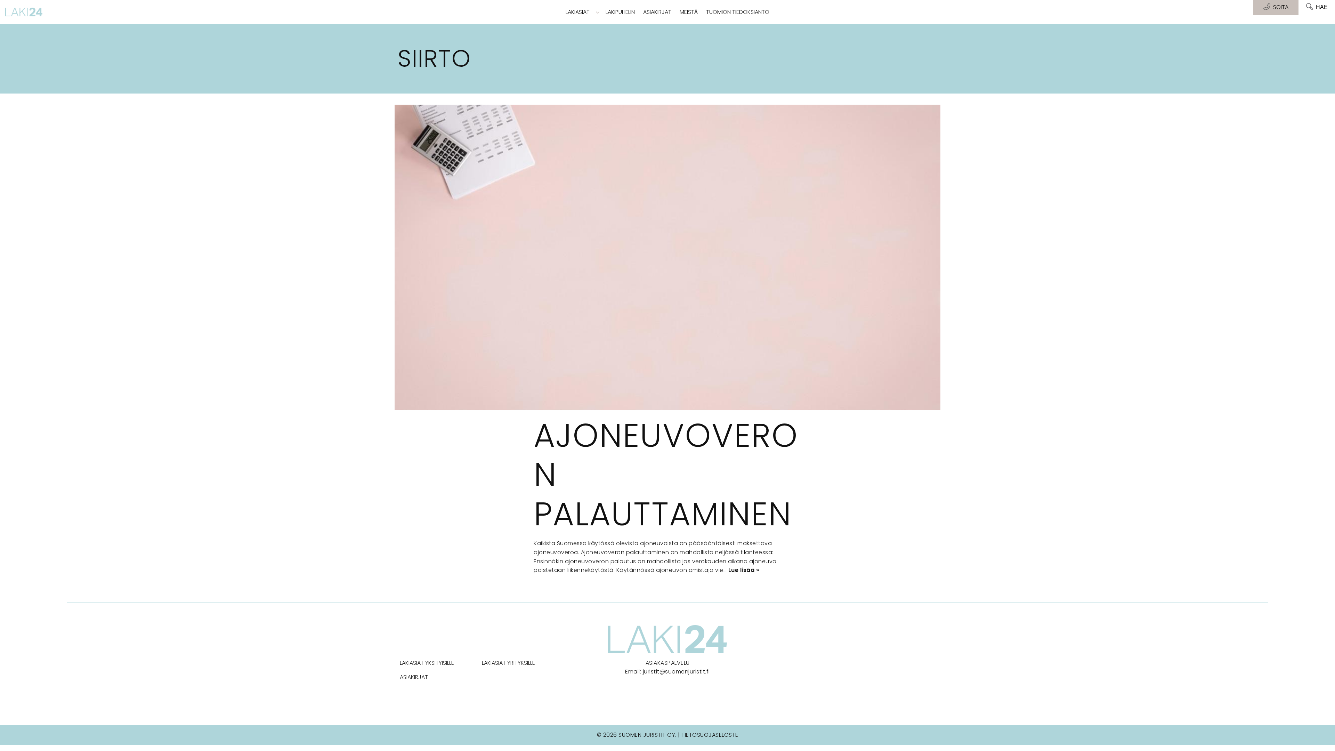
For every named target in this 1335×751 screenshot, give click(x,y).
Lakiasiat (578, 12)
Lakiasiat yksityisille (427, 663)
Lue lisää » (743, 570)
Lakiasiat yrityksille (508, 663)
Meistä (689, 12)
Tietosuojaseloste (709, 735)
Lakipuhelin (620, 12)
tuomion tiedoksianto (737, 12)
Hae (1322, 7)
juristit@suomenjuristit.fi (676, 672)
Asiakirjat (657, 12)
